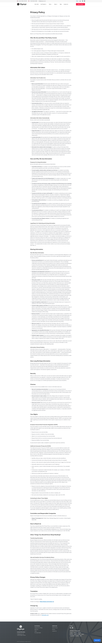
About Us (36, 629)
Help (61, 4)
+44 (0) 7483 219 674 (22, 1)
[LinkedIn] (84, 1)
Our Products (43, 4)
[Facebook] (82, 1)
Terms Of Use (54, 627)
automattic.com (45, 615)
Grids (36, 631)
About (55, 4)
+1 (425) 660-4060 (33, 1)
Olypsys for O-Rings (38, 627)
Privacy (53, 629)
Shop (77, 1)
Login (80, 1)
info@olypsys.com (42, 1)
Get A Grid (97, 640)
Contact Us (66, 4)
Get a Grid (36, 4)
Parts (50, 4)
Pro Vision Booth (38, 632)
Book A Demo (80, 4)
